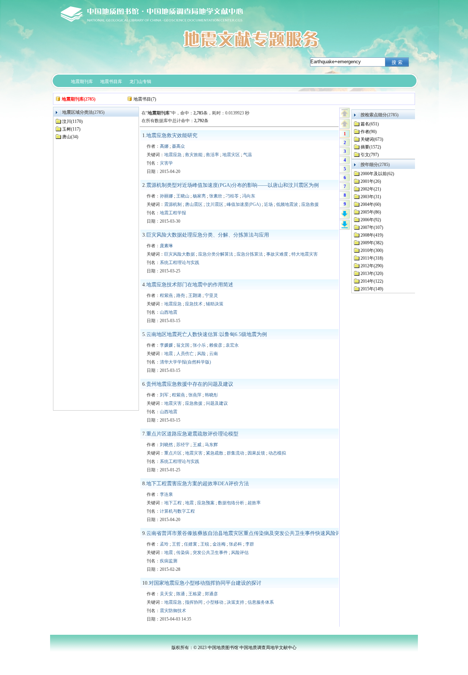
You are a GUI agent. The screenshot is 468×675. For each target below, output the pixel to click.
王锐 (204, 544)
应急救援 (310, 204)
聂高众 (178, 146)
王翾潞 (194, 295)
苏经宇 (182, 444)
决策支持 (235, 602)
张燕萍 (194, 394)
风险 (201, 353)
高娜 (164, 146)
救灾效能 (194, 154)
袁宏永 (232, 345)
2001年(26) (371, 181)
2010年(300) (372, 250)
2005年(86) (371, 212)
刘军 (164, 394)
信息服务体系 (261, 602)
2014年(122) (372, 281)
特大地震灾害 (304, 254)
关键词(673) (372, 139)
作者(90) (369, 131)
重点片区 (173, 453)
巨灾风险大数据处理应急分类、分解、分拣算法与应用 (207, 235)
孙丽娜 (166, 196)
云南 (213, 353)
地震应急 (173, 154)
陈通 (180, 593)
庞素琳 (166, 245)
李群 (249, 544)
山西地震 (168, 312)
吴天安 (166, 593)
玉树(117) (71, 129)
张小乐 (199, 345)
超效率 (254, 502)
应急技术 (194, 303)
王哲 (176, 544)
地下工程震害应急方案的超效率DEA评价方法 (197, 483)
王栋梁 (194, 593)
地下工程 (173, 502)
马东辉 (211, 444)
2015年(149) (372, 288)
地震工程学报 (173, 212)
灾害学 (166, 163)
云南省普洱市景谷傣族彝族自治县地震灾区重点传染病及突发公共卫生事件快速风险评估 (246, 533)
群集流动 (235, 453)
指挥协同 (194, 602)
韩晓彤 (211, 394)
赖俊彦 (215, 345)
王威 (197, 444)
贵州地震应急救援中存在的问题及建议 (189, 384)
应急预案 (206, 502)
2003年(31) (371, 196)
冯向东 (248, 196)
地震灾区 (231, 154)
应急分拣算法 (250, 254)
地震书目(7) (144, 99)
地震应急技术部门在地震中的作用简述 (189, 284)
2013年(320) (372, 273)
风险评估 (240, 552)
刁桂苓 (232, 196)
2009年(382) (372, 242)
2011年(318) (372, 258)
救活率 (212, 154)
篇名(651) (370, 124)
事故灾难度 (277, 254)
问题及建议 (217, 403)
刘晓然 (166, 444)
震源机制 (173, 204)
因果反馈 (256, 453)
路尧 (180, 295)
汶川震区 (214, 204)
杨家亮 (199, 196)
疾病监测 (168, 560)
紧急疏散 (214, 453)
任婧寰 (190, 544)
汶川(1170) (72, 121)
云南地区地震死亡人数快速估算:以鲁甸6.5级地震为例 (206, 334)
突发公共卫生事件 (210, 552)
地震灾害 (173, 403)
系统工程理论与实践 (179, 262)
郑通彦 (211, 593)
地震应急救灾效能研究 (171, 135)
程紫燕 (166, 295)
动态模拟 (277, 453)
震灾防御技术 (173, 610)
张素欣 (215, 196)
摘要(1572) (371, 147)
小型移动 (214, 602)
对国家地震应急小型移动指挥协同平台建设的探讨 (205, 583)
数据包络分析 (231, 502)
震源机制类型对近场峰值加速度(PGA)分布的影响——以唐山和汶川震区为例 (232, 185)
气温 (247, 154)
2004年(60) (371, 204)
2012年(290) (372, 265)
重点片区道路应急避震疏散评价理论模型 (192, 434)
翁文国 (182, 345)
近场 (268, 204)
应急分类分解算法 (215, 254)
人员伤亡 (185, 353)
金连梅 (219, 544)
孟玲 (164, 544)
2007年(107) (372, 227)
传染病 (182, 552)
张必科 (235, 544)
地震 (168, 353)
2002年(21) (371, 189)
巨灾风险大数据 (179, 254)
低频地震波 (287, 204)
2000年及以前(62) (377, 173)
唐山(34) (70, 136)
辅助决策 (214, 303)
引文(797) (370, 154)
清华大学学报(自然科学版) (185, 362)
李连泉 (166, 494)
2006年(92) (371, 219)
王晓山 (182, 196)
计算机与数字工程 (177, 511)
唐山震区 (194, 204)
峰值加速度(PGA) (244, 204)
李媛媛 (166, 345)
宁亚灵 (211, 295)
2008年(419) (372, 235)
